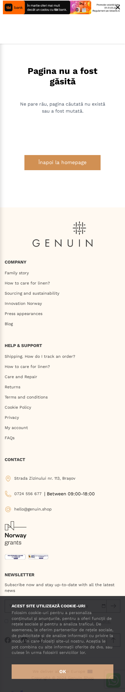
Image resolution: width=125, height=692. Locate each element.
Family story (17, 273)
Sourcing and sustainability (32, 293)
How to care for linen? (27, 283)
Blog (9, 323)
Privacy (12, 417)
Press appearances (23, 313)
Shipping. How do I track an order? (40, 356)
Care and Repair (21, 376)
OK (62, 671)
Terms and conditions (26, 397)
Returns (12, 387)
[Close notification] (117, 7)
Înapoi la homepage (62, 162)
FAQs (10, 437)
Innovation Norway (23, 303)
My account (16, 427)
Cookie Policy (18, 407)
